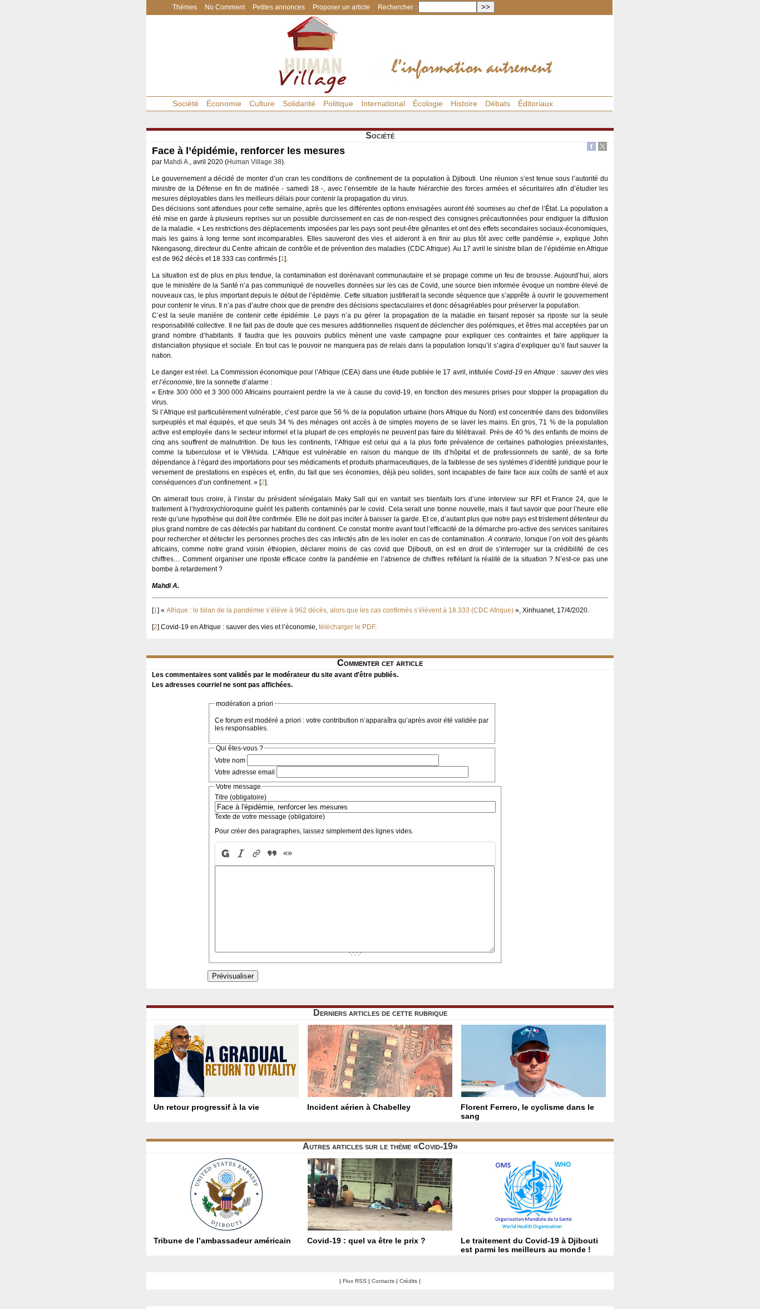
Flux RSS (355, 1281)
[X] (602, 147)
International (383, 103)
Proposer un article (341, 7)
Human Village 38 (254, 162)
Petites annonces (279, 7)
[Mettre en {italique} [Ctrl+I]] (241, 853)
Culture (262, 103)
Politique (338, 103)
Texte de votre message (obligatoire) (270, 817)
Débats (497, 103)
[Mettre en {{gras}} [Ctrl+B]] (224, 853)
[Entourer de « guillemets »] (287, 853)
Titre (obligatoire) (241, 797)
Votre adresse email (245, 772)
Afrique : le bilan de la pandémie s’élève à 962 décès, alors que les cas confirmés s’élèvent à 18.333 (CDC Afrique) (340, 610)
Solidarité (299, 103)
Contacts (383, 1281)
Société (185, 103)
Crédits (408, 1281)
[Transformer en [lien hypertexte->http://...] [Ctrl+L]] (256, 853)
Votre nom (230, 760)
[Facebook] (591, 147)
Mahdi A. (177, 162)
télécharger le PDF (347, 627)
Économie (223, 103)
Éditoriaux (535, 103)
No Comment (225, 7)
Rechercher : (397, 7)
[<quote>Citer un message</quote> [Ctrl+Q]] (272, 853)
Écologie (428, 103)
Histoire (464, 103)
